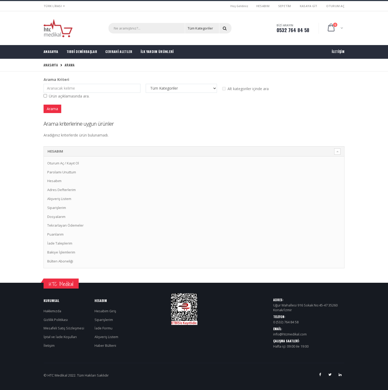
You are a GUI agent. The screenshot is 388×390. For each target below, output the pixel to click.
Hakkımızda (52, 311)
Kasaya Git (309, 6)
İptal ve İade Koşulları (60, 337)
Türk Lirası (53, 6)
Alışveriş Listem (59, 198)
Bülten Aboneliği (60, 261)
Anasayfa (51, 65)
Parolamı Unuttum (61, 172)
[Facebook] (319, 374)
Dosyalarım (56, 216)
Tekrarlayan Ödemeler (65, 225)
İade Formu (103, 328)
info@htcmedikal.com (290, 334)
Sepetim (284, 6)
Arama (70, 65)
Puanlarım (55, 234)
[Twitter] (329, 374)
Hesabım (262, 6)
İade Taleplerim (59, 243)
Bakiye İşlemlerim (61, 252)
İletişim (49, 345)
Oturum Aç (335, 6)
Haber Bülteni (105, 345)
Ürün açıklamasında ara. (69, 96)
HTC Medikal (61, 284)
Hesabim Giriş (105, 311)
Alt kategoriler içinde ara (248, 88)
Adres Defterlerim (61, 189)
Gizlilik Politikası (56, 320)
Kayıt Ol (73, 163)
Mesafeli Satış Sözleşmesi (64, 328)
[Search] (225, 28)
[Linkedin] (339, 374)
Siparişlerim (56, 207)
